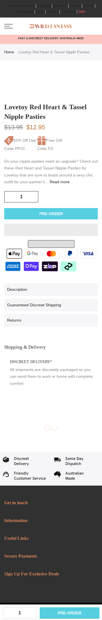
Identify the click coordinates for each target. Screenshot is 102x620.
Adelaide (44, 6)
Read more (59, 182)
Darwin (75, 6)
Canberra (68, 12)
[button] (51, 230)
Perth (40, 12)
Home (9, 52)
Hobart (88, 6)
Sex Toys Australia (21, 6)
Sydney (52, 12)
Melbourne (25, 12)
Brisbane (60, 6)
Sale (81, 12)
